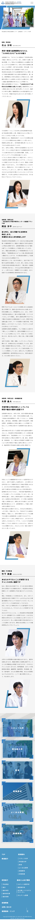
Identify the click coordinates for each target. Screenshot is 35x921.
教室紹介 (5, 859)
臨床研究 (6, 890)
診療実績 (22, 874)
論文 (4, 887)
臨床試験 (6, 897)
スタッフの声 (23, 858)
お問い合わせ (7, 907)
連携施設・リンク (8, 911)
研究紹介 (5, 880)
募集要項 (22, 871)
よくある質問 (23, 868)
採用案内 (21, 854)
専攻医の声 (22, 862)
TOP (3, 854)
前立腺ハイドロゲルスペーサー (24, 891)
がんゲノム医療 (23, 895)
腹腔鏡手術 (21, 887)
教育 (20, 865)
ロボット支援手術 (24, 884)
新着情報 (5, 903)
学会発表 (6, 884)
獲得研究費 (6, 893)
